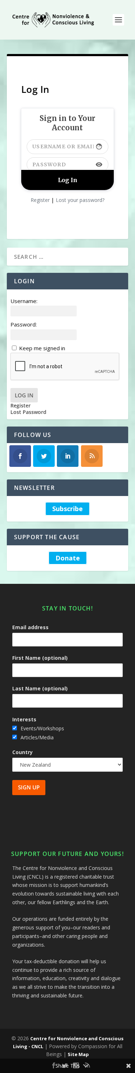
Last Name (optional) (40, 688)
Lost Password (28, 412)
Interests (24, 719)
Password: (23, 324)
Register (40, 200)
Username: (23, 301)
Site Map (78, 1054)
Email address (30, 627)
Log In (24, 395)
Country (22, 752)
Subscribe (67, 508)
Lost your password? (80, 200)
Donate (67, 558)
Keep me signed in (42, 348)
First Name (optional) (40, 657)
